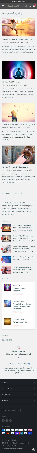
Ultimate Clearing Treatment (19, 289)
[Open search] (26, 6)
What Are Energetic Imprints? (23, 257)
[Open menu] (3, 6)
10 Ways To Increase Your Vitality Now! (18, 39)
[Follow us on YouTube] (10, 340)
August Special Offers (18, 1)
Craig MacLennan (19, 301)
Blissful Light (17, 285)
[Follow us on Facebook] (3, 340)
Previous (7, 193)
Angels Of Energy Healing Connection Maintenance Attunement (22, 306)
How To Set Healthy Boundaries (15, 167)
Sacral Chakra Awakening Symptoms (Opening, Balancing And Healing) (23, 268)
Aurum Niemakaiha (20, 322)
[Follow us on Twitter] (7, 340)
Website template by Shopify (12, 449)
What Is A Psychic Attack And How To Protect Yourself (23, 237)
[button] (33, 449)
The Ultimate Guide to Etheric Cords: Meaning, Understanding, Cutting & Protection (24, 227)
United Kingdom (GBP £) (9, 410)
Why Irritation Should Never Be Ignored (18, 124)
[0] (33, 6)
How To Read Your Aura (11, 82)
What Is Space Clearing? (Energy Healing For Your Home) (24, 247)
